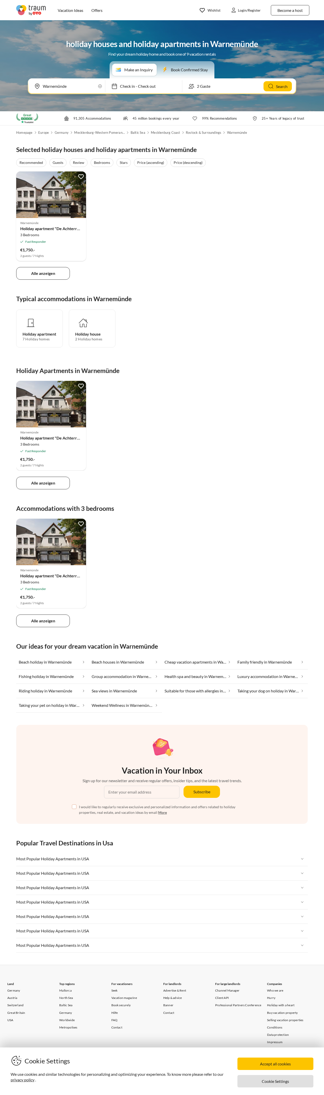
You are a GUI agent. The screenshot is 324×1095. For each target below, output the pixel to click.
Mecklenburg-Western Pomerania (99, 132)
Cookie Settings (275, 1081)
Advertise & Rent (174, 990)
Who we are (275, 990)
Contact (116, 1027)
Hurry (271, 998)
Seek (114, 990)
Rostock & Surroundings (203, 132)
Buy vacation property (282, 1013)
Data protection (278, 1035)
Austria (12, 998)
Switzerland (15, 1005)
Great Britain (16, 1013)
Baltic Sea (138, 132)
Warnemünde (237, 132)
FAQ (114, 1020)
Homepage (24, 132)
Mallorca (65, 990)
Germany (62, 132)
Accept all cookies (275, 1063)
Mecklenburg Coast (165, 132)
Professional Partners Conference (238, 1005)
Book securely (121, 1005)
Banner (168, 1005)
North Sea (66, 998)
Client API (222, 998)
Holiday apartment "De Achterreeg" (52, 228)
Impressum (274, 1042)
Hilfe (114, 1013)
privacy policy (22, 1079)
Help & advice (172, 998)
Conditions (274, 1027)
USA (10, 1020)
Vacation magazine (124, 998)
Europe (43, 132)
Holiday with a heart (280, 1005)
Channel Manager (227, 990)
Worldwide (67, 1020)
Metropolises (68, 1027)
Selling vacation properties (285, 1020)
